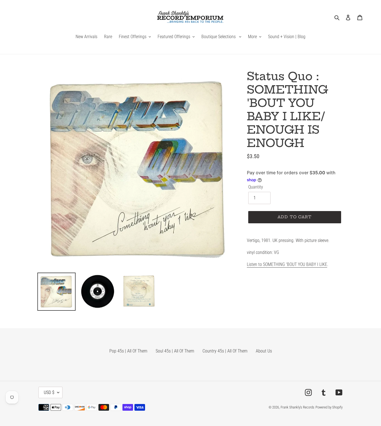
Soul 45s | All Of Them (175, 351)
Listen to (254, 264)
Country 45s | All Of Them (224, 351)
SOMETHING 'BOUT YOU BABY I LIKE (294, 264)
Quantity (255, 187)
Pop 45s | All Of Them (128, 351)
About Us (264, 351)
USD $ (49, 392)
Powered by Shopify (329, 407)
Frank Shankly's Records (297, 407)
